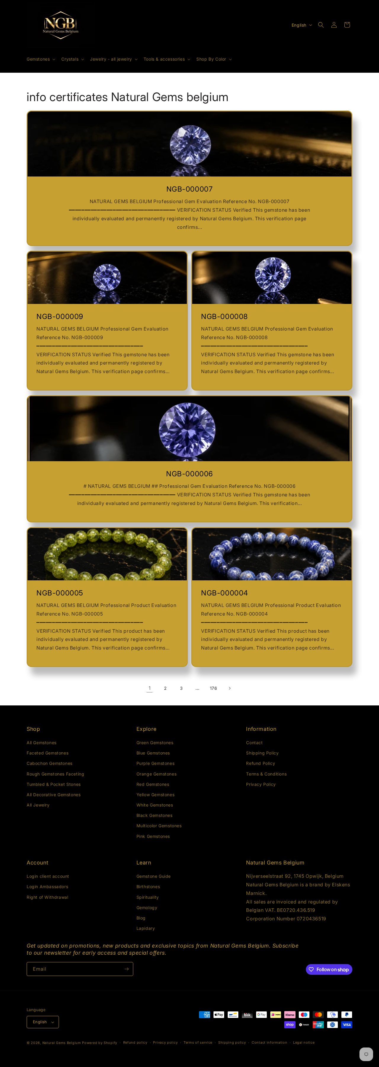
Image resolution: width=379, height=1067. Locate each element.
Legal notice (303, 1042)
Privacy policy (165, 1042)
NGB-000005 (59, 593)
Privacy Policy (261, 784)
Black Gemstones (154, 815)
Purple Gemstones (155, 763)
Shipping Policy (262, 752)
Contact (254, 742)
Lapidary (145, 928)
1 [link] (150, 688)
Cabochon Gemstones (50, 763)
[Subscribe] (126, 969)
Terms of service (198, 1042)
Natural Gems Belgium (61, 1043)
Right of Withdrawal (47, 897)
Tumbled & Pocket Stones (54, 784)
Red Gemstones (152, 784)
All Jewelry (38, 804)
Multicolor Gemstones (159, 825)
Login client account (48, 876)
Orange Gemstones (156, 773)
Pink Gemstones (153, 836)
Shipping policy (232, 1042)
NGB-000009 (59, 316)
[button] (40, 59)
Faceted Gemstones (47, 752)
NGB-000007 (189, 189)
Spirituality (147, 897)
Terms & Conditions (266, 773)
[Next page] (229, 688)
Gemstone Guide (153, 876)
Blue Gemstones (153, 752)
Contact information (269, 1042)
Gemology (147, 907)
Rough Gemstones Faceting (55, 773)
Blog (141, 917)
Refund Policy (260, 763)
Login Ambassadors (47, 886)
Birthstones (148, 886)
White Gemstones (154, 804)
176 (213, 688)
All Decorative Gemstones (54, 794)
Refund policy (135, 1042)
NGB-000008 (224, 316)
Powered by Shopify (99, 1043)
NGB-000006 (189, 473)
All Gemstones (42, 742)
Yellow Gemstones (155, 794)
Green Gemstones (155, 742)
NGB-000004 (224, 593)
